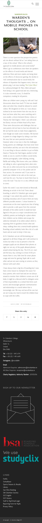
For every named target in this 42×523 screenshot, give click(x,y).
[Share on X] (13, 317)
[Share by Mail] (35, 317)
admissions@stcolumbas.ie (27, 368)
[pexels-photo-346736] (21, 46)
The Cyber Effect (31, 85)
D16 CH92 (6, 349)
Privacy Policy (8, 507)
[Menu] (36, 4)
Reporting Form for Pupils (12, 504)
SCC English (7, 495)
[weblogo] (17, 4)
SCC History (7, 498)
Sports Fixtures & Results (12, 484)
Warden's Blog (21, 14)
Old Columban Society (10, 493)
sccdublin (27, 304)
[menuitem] (32, 4)
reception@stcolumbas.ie (26, 370)
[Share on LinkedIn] (28, 317)
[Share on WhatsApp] (21, 317)
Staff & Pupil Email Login (11, 501)
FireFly (5, 479)
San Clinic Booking (9, 490)
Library (5, 487)
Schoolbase (7, 482)
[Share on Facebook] (6, 317)
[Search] (32, 4)
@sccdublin (15, 361)
